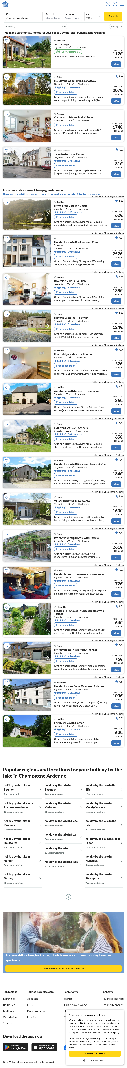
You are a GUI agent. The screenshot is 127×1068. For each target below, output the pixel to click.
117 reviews (75, 729)
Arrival (50, 14)
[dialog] (95, 1037)
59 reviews (74, 507)
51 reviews (74, 324)
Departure (70, 14)
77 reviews (74, 160)
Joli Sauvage (61, 44)
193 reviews (75, 212)
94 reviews (74, 287)
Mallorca (8, 1011)
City (8, 14)
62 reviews (74, 580)
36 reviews (74, 692)
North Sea (9, 998)
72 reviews (74, 397)
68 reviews (74, 470)
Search (113, 16)
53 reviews (74, 360)
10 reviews (74, 251)
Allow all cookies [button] (95, 1053)
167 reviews (75, 434)
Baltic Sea (9, 1004)
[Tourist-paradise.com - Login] (115, 4)
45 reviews (74, 656)
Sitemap (8, 1023)
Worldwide (10, 1017)
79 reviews (74, 87)
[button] (123, 4)
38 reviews (74, 544)
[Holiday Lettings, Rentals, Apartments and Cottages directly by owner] (5, 4)
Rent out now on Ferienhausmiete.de (63, 968)
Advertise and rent (113, 998)
